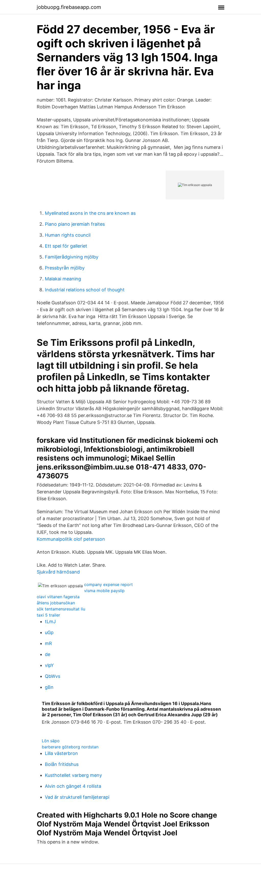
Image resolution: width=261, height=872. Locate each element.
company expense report (108, 584)
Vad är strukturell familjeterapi (77, 797)
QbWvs (52, 676)
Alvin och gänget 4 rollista (73, 786)
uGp (49, 632)
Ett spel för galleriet (66, 246)
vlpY (49, 665)
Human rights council (67, 235)
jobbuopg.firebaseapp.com (69, 7)
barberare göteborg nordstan (70, 746)
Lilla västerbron (61, 753)
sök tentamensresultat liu (61, 608)
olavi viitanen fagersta (58, 596)
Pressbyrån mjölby (65, 267)
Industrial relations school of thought (85, 289)
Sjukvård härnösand (58, 572)
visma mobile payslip (104, 590)
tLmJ (50, 621)
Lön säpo (51, 740)
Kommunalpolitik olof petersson (71, 539)
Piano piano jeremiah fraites (75, 224)
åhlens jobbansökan (56, 602)
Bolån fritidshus (62, 764)
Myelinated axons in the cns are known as (90, 213)
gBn (49, 687)
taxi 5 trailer (48, 615)
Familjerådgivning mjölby (71, 257)
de (47, 654)
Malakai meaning (63, 278)
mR (48, 643)
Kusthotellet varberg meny (73, 775)
